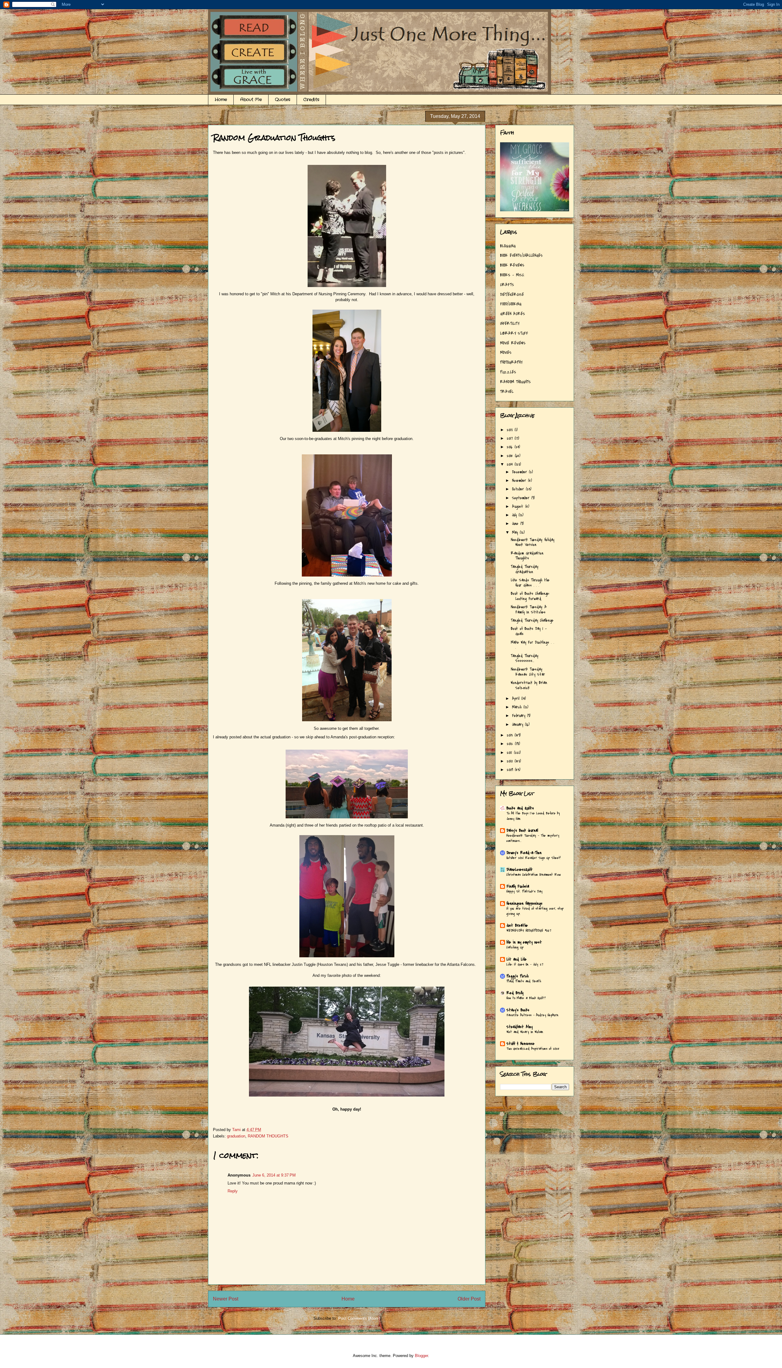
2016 (510, 447)
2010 (510, 761)
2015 (511, 456)
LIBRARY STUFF (514, 333)
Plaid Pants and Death (523, 981)
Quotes (282, 99)
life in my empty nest (524, 942)
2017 (510, 438)
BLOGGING (508, 246)
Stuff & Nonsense (520, 1043)
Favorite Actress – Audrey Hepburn (532, 1015)
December (520, 472)
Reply (233, 1191)
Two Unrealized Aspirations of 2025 (533, 1048)
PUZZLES (508, 372)
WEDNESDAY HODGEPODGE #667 (528, 930)
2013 (510, 735)
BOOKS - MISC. (512, 275)
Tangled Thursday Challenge (532, 620)
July (515, 515)
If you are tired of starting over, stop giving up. (535, 911)
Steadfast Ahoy (519, 1027)
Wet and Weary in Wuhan (524, 1032)
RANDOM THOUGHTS (268, 1136)
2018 (510, 430)
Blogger (421, 1355)
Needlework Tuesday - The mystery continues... (532, 838)
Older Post (469, 1298)
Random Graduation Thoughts (527, 555)
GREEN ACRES (512, 314)
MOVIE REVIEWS (513, 343)
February (519, 716)
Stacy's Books (517, 1010)
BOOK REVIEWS (512, 265)
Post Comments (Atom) (359, 1318)
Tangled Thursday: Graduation (525, 569)
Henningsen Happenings (524, 903)
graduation (236, 1136)
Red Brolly (514, 993)
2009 (511, 770)
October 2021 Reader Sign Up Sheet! (533, 857)
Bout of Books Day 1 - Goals (529, 631)
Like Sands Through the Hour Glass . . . (530, 582)
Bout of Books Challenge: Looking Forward (530, 596)
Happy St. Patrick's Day (524, 891)
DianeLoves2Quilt (519, 869)
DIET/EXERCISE (512, 294)
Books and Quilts (520, 808)
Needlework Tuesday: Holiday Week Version (532, 542)
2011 (510, 752)
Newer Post (225, 1298)
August (518, 506)
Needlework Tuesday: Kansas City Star (528, 671)
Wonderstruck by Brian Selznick (529, 685)
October (519, 489)
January (518, 724)
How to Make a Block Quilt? (526, 998)
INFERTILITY (509, 323)
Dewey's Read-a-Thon (524, 853)
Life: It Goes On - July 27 (524, 964)
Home (221, 99)
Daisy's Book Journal (522, 830)
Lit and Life (516, 959)
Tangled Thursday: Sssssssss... (525, 658)
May (516, 532)
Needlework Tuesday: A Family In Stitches (529, 609)
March (517, 707)
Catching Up (515, 947)
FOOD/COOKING (510, 304)
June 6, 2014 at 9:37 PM (274, 1175)
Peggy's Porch (517, 976)
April (516, 698)
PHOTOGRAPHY (511, 362)
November (520, 480)
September (521, 498)
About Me (251, 99)
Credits (311, 99)
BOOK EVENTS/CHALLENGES (521, 255)
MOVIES (506, 352)
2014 (510, 464)
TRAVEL (506, 392)
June (516, 523)
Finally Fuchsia (517, 886)
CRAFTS (507, 285)
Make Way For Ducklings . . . (532, 644)
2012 (511, 744)
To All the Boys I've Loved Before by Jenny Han (533, 815)
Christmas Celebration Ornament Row (533, 874)
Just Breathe (517, 925)
